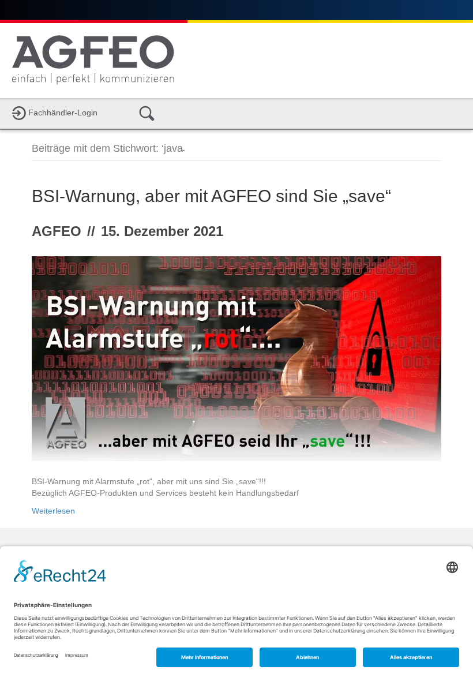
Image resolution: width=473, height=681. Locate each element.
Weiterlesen (53, 510)
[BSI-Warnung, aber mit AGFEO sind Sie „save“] (236, 357)
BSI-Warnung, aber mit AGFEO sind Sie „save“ (211, 195)
